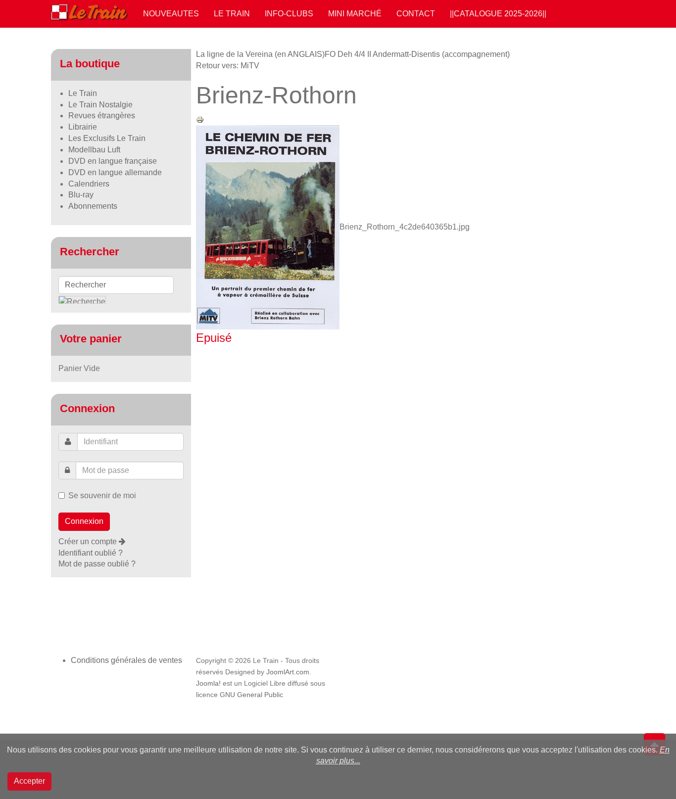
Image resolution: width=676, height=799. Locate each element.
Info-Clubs (289, 13)
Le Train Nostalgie (100, 104)
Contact (415, 13)
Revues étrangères (101, 115)
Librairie (82, 127)
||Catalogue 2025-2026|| (498, 13)
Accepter (29, 781)
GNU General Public (251, 695)
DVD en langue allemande (115, 172)
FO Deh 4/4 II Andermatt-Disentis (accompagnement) (417, 54)
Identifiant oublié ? (90, 553)
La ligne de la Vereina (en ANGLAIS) (260, 54)
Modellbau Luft (94, 149)
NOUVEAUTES (171, 13)
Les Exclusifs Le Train (106, 138)
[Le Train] (89, 10)
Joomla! (208, 683)
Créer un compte (88, 541)
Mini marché (355, 13)
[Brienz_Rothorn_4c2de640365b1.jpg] (267, 227)
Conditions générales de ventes (126, 660)
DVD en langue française (112, 161)
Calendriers (88, 184)
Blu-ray (81, 194)
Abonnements (92, 206)
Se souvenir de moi (102, 495)
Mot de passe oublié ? (97, 564)
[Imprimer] (200, 119)
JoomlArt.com (287, 672)
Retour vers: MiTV (227, 65)
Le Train (232, 13)
